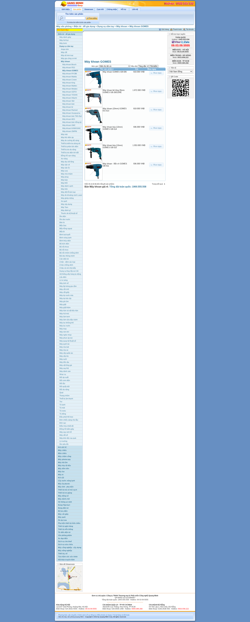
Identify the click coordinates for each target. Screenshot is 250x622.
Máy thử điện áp (67, 137)
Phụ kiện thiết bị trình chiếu (69, 523)
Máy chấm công (64, 456)
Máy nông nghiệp (65, 551)
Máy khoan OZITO (69, 92)
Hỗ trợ (123, 9)
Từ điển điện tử (64, 532)
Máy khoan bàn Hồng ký (71, 122)
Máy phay (65, 177)
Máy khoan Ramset (70, 110)
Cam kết (100, 9)
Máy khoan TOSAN (69, 95)
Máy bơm (63, 43)
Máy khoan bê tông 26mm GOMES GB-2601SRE (114, 91)
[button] (156, 73)
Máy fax (61, 472)
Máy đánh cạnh (67, 186)
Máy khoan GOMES (138, 26)
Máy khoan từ (67, 107)
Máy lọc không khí (66, 323)
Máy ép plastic (64, 484)
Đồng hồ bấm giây (66, 429)
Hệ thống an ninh (65, 502)
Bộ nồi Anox (64, 247)
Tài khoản (190, 29)
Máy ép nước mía (66, 295)
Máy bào (64, 180)
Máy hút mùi (64, 314)
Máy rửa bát (64, 347)
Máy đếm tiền (63, 469)
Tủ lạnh (62, 405)
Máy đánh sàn (65, 371)
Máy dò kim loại (67, 55)
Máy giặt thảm (64, 308)
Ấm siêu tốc (64, 444)
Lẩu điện (62, 277)
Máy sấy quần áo (66, 353)
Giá (136, 69)
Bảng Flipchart (64, 505)
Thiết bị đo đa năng (68, 150)
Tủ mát (62, 408)
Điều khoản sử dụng (104, 615)
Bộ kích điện (64, 244)
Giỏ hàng (165, 29)
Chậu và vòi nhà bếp (67, 268)
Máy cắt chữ (64, 289)
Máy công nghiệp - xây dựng (69, 547)
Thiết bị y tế (62, 554)
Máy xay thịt (64, 368)
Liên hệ (135, 9)
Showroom (88, 9)
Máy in (60, 475)
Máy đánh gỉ (66, 210)
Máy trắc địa (64, 362)
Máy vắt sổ (63, 435)
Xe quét (64, 201)
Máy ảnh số (64, 283)
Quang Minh (79, 617)
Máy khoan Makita (69, 77)
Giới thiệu (66, 9)
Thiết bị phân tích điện (69, 147)
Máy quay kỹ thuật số (67, 341)
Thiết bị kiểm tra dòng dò (70, 143)
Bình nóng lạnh (65, 238)
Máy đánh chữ (64, 499)
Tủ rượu (62, 411)
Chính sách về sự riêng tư (87, 615)
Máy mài (64, 134)
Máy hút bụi (64, 40)
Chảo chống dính (66, 265)
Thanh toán (177, 29)
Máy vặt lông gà (65, 365)
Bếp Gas (62, 225)
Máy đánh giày (65, 37)
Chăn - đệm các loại (67, 262)
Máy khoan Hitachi (69, 98)
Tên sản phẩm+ (107, 69)
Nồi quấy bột (64, 386)
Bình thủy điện (65, 241)
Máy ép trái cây (65, 298)
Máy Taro (64, 207)
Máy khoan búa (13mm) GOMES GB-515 (113, 146)
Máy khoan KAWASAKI (71, 128)
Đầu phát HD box (66, 417)
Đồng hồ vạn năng (68, 156)
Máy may (63, 329)
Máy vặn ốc (65, 168)
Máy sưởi (63, 359)
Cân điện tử (64, 259)
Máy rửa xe (63, 350)
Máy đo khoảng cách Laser (71, 195)
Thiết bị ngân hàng (65, 526)
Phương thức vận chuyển (67, 615)
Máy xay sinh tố (65, 432)
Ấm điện (62, 216)
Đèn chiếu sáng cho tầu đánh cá (68, 420)
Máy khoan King (68, 83)
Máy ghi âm (64, 301)
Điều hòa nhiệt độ (66, 426)
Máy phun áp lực (66, 338)
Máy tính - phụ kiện (65, 487)
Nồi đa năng (64, 390)
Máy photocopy (64, 459)
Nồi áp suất (63, 377)
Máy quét (62, 517)
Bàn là (62, 222)
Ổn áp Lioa (62, 520)
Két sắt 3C (62, 447)
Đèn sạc (62, 423)
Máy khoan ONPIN (69, 131)
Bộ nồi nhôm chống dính (69, 253)
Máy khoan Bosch (69, 65)
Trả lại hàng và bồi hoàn (121, 615)
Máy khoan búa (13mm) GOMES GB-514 (113, 128)
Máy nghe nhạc (65, 335)
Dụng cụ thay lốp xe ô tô (68, 271)
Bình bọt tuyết (64, 235)
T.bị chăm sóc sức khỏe (68, 557)
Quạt (61, 393)
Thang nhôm (64, 396)
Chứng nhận (112, 9)
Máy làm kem (64, 317)
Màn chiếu (62, 453)
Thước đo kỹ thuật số (69, 213)
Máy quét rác (64, 344)
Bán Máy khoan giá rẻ (96, 186)
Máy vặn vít (65, 165)
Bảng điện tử (63, 508)
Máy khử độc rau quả (67, 438)
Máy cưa (64, 171)
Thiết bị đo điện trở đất (70, 153)
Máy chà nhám (66, 174)
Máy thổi (64, 183)
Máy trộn (64, 189)
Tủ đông (62, 414)
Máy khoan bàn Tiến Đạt (72, 116)
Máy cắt (64, 52)
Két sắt (61, 478)
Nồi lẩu (62, 383)
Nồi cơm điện (64, 380)
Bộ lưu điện (62, 511)
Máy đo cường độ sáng (70, 140)
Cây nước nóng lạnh (66, 481)
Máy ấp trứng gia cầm (68, 286)
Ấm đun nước (64, 219)
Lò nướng (63, 441)
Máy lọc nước (64, 326)
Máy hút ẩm (63, 462)
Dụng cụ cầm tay (105, 26)
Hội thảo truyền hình (66, 560)
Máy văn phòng (64, 26)
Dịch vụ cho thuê (65, 541)
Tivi (60, 402)
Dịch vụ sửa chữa (65, 544)
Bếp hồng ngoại (65, 229)
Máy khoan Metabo (69, 89)
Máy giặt (62, 304)
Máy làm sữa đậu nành (68, 320)
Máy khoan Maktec (69, 86)
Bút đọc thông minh (67, 256)
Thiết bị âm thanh (66, 399)
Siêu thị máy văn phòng (66, 617)
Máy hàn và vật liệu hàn (68, 311)
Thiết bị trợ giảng (65, 493)
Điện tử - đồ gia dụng (84, 26)
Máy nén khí (64, 332)
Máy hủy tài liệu (64, 465)
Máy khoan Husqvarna (71, 113)
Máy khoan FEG (68, 68)
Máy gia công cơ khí (69, 58)
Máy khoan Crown (69, 80)
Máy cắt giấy (64, 292)
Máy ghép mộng (67, 198)
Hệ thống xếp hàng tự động (70, 274)
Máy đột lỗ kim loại (68, 192)
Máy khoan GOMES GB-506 (115, 72)
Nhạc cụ (62, 374)
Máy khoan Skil (68, 101)
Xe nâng (64, 159)
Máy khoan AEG (68, 119)
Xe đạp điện (63, 538)
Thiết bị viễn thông (65, 529)
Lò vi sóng (63, 280)
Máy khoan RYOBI (69, 74)
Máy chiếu (62, 450)
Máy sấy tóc (64, 356)
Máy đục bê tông (67, 162)
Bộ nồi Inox (63, 250)
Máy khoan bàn (68, 104)
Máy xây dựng (66, 204)
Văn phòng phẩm (65, 535)
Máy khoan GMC (69, 125)
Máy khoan (121, 26)
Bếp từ (62, 232)
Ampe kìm (65, 49)
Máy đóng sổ (63, 496)
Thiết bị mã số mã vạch (67, 490)
